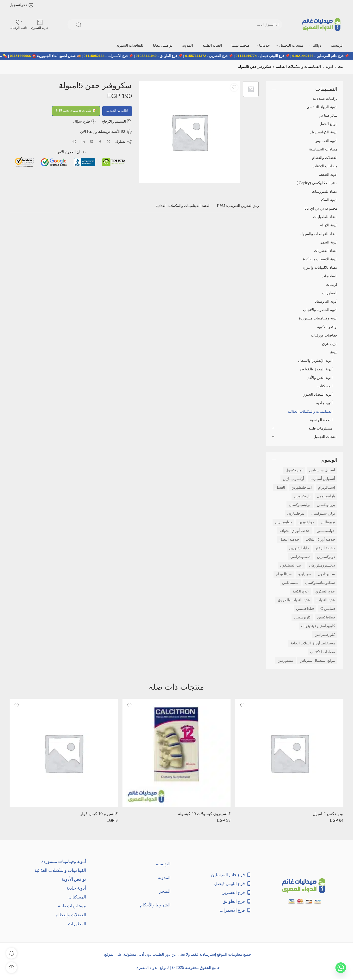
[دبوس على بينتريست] (92, 141)
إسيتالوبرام (326, 487)
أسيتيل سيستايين (322, 470)
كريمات (331, 284)
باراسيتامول (326, 496)
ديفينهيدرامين (300, 556)
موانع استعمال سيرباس (317, 660)
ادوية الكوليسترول (323, 132)
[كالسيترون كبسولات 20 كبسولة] (176, 752)
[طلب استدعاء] (11, 953)
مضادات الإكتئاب (322, 651)
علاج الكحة (301, 591)
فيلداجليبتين (305, 608)
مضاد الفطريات (325, 250)
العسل (280, 487)
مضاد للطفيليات (325, 216)
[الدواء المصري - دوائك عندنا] (322, 24)
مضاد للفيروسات (324, 191)
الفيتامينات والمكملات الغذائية (298, 66)
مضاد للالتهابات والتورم (320, 267)
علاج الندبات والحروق (294, 599)
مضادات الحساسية (323, 149)
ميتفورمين (285, 660)
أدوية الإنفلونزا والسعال (315, 360)
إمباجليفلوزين (302, 487)
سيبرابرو (304, 573)
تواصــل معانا (190, 45)
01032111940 (166, 55)
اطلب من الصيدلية (117, 110)
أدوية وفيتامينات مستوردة (63, 860)
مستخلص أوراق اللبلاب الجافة (312, 643)
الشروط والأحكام (155, 904)
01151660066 (40, 55)
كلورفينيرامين (325, 634)
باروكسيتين (302, 496)
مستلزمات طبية (321, 428)
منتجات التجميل (299, 45)
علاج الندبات (325, 599)
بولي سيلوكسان (323, 513)
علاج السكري (325, 591)
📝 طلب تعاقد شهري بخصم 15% (76, 110)
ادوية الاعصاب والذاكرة (320, 259)
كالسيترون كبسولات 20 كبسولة (204, 813)
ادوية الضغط (328, 174)
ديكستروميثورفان (322, 565)
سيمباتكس (290, 582)
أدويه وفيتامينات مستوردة (318, 318)
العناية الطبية (232, 45)
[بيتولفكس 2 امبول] (289, 752)
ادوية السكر (328, 199)
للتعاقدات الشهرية (162, 45)
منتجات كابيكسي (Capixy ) (317, 183)
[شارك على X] (108, 141)
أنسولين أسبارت (322, 478)
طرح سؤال (82, 121)
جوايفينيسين (325, 530)
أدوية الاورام (328, 225)
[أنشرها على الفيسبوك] (100, 141)
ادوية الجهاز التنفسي (321, 106)
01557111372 (215, 55)
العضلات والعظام (324, 157)
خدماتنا (276, 45)
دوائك (321, 45)
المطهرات (329, 292)
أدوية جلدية (324, 402)
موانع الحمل (328, 123)
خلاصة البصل (289, 539)
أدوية (329, 66)
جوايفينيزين (283, 522)
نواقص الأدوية (327, 326)
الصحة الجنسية (321, 419)
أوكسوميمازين (293, 478)
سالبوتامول (326, 573)
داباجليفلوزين (299, 547)
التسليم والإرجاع (114, 121)
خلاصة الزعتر (325, 547)
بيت (340, 66)
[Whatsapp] (340, 967)
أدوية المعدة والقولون (316, 369)
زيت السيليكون (291, 565)
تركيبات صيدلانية (324, 98)
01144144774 (266, 55)
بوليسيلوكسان (299, 504)
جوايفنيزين (306, 522)
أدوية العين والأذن (320, 377)
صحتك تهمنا (256, 45)
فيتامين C (327, 608)
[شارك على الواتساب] (74, 141)
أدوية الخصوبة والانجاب (320, 309)
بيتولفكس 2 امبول (328, 813)
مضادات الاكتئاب (324, 166)
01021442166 (322, 55)
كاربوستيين (302, 617)
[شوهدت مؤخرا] (11, 967)
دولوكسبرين (326, 556)
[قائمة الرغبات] (234, 87)
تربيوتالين (328, 522)
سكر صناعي (328, 115)
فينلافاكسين (326, 617)
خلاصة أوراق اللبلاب (320, 539)
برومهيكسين (326, 504)
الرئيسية (337, 45)
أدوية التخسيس (326, 140)
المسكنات (325, 385)
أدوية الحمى (328, 242)
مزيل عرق (329, 343)
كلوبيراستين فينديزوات (318, 625)
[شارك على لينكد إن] (83, 141)
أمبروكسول (294, 470)
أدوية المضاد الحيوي (318, 394)
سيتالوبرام (284, 573)
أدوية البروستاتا (326, 301)
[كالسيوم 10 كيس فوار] (64, 752)
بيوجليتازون (295, 513)
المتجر (164, 890)
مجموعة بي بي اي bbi (320, 208)
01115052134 (113, 55)
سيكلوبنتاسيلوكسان (320, 582)
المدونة (212, 45)
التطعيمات (329, 276)
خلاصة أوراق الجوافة (295, 530)
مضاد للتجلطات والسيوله (318, 233)
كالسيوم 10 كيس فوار (99, 813)
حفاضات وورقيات (324, 335)
